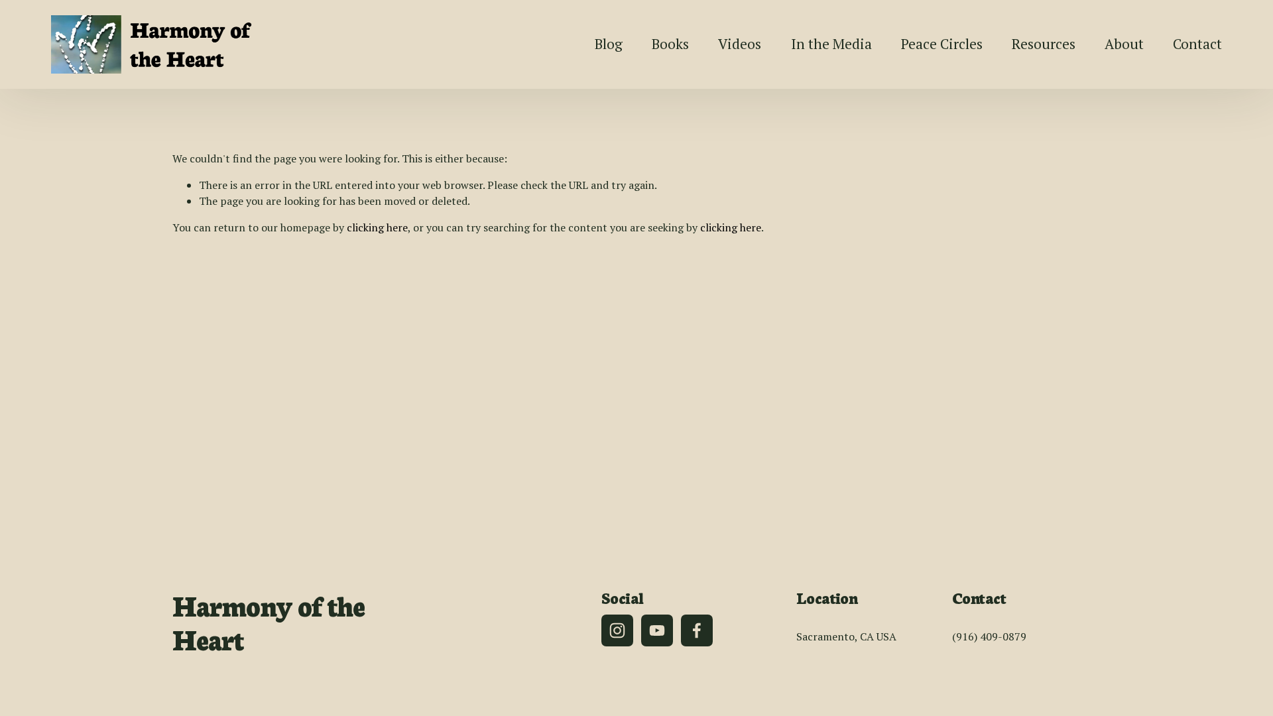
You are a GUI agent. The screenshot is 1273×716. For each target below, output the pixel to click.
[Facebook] (697, 630)
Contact (1197, 43)
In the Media (831, 43)
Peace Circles (942, 43)
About (1124, 43)
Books (670, 43)
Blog (609, 43)
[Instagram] (617, 630)
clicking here (377, 227)
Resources (1043, 43)
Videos (739, 43)
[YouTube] (657, 630)
